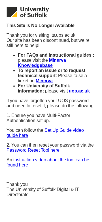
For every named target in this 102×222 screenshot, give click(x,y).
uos (79, 91)
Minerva (44, 80)
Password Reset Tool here (33, 150)
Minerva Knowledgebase (42, 63)
